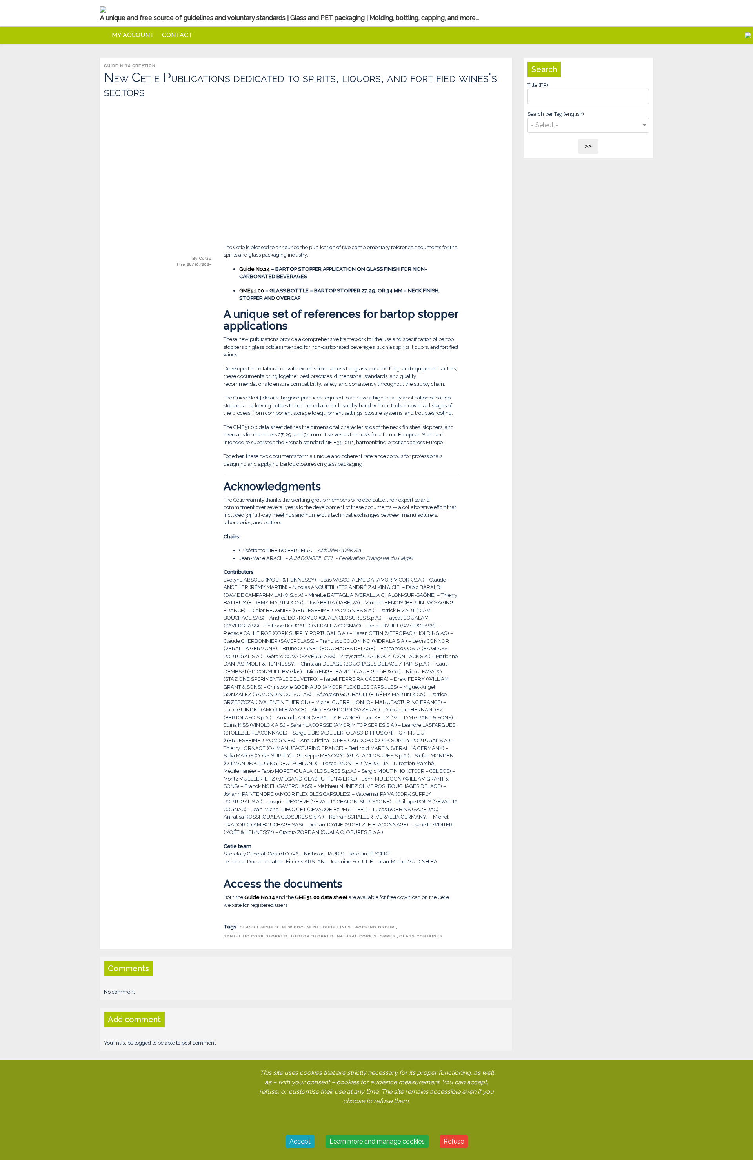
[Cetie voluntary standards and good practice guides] (104, 35)
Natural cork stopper (366, 936)
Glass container (421, 936)
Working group (375, 927)
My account (133, 35)
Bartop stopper (312, 936)
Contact (177, 35)
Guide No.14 (255, 269)
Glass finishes (259, 927)
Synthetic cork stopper (255, 936)
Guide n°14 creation (129, 66)
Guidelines (337, 927)
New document (300, 927)
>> (588, 146)
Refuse (454, 1141)
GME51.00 (251, 291)
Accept (300, 1141)
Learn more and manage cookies (377, 1141)
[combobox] (588, 123)
